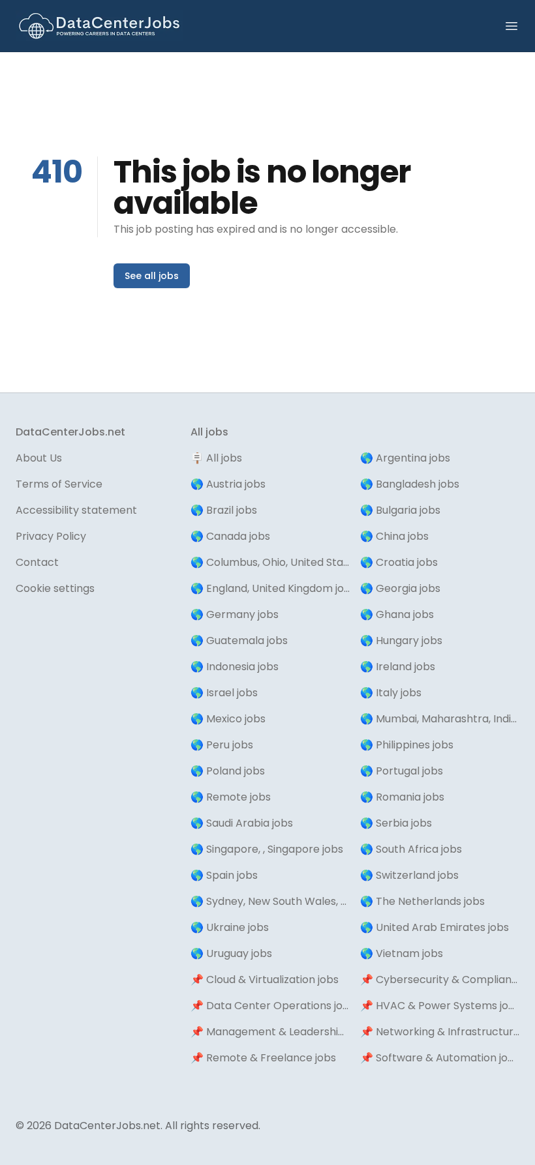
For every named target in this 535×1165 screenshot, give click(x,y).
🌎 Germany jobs (235, 614)
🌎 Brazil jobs (224, 510)
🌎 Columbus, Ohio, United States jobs (270, 562)
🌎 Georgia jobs (400, 588)
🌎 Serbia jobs (396, 823)
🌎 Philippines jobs (406, 744)
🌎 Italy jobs (390, 692)
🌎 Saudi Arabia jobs (242, 823)
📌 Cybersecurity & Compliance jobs (439, 979)
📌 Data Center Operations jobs (270, 1005)
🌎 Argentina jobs (405, 457)
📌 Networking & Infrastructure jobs (439, 1031)
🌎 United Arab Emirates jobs (434, 927)
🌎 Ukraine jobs (230, 927)
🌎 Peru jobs (222, 744)
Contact (37, 562)
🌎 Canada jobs (230, 536)
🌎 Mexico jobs (228, 718)
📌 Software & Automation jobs (439, 1057)
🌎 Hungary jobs (401, 640)
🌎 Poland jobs (228, 770)
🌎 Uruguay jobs (231, 953)
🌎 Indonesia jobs (235, 666)
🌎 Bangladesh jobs (409, 484)
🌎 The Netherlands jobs (422, 901)
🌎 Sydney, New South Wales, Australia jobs (270, 901)
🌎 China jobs (394, 536)
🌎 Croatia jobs (399, 562)
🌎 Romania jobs (402, 796)
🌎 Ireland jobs (397, 666)
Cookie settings (55, 588)
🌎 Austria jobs (228, 484)
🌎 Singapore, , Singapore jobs (267, 849)
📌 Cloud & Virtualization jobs (265, 979)
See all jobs (152, 275)
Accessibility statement (76, 510)
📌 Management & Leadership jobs (270, 1031)
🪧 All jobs (216, 457)
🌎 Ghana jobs (397, 614)
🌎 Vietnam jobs (401, 953)
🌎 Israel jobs (224, 692)
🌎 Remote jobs (231, 796)
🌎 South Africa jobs (411, 849)
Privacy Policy (51, 536)
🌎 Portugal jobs (401, 770)
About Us (39, 457)
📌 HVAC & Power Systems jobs (439, 1005)
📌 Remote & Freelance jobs (263, 1057)
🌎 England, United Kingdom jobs (270, 588)
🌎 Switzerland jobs (409, 875)
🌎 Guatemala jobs (239, 640)
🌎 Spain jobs (224, 875)
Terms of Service (59, 484)
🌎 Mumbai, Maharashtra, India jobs (439, 718)
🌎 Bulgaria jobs (400, 510)
